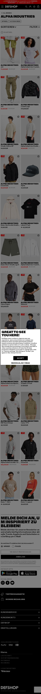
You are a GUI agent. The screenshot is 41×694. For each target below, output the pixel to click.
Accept (20, 358)
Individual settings (20, 363)
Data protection (16, 353)
